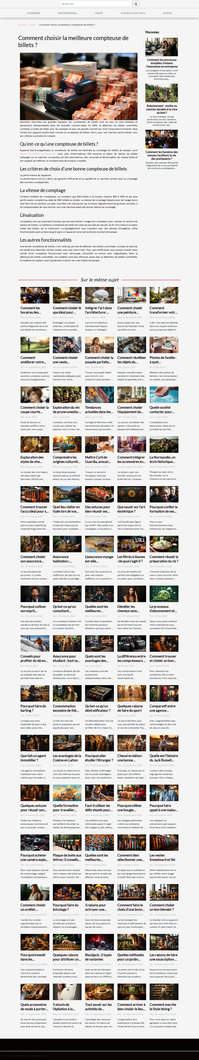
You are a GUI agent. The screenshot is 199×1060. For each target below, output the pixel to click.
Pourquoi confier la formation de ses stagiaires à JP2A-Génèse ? (164, 513)
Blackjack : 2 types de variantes (98, 957)
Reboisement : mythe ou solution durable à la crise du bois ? (161, 109)
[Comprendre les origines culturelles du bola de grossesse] (67, 444)
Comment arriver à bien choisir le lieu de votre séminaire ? (131, 1011)
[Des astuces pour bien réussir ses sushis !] (99, 494)
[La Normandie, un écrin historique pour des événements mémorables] (164, 444)
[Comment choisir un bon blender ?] (164, 892)
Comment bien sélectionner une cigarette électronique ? (129, 861)
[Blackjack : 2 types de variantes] (99, 941)
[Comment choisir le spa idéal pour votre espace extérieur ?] (67, 294)
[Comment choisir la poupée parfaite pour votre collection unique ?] (99, 344)
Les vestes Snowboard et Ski (162, 857)
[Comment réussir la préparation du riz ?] (164, 543)
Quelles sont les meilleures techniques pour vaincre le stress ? (98, 613)
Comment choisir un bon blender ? (162, 907)
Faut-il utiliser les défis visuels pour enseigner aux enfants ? (97, 812)
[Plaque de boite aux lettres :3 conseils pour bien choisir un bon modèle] (67, 842)
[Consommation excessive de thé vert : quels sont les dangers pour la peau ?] (67, 693)
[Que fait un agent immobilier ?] (35, 742)
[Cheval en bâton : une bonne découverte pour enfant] (131, 742)
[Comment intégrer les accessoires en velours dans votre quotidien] (131, 444)
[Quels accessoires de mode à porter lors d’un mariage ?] (35, 991)
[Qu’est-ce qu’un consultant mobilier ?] (67, 593)
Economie (33, 13)
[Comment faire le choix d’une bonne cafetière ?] (131, 892)
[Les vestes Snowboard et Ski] (164, 842)
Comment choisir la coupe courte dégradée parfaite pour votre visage (35, 414)
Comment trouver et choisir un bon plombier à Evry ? (163, 660)
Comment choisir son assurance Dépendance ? (33, 561)
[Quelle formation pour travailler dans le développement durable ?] (67, 792)
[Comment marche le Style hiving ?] (164, 991)
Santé (99, 13)
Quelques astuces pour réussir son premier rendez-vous (33, 812)
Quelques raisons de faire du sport (130, 708)
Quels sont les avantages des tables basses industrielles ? (95, 662)
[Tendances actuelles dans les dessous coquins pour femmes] (99, 394)
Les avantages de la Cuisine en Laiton (67, 758)
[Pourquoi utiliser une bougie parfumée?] (131, 792)
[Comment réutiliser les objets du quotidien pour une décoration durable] (131, 344)
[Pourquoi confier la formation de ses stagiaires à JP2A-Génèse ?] (164, 494)
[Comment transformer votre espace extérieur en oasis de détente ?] (164, 294)
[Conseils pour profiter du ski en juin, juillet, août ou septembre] (35, 643)
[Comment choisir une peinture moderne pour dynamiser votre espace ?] (131, 294)
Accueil (22, 24)
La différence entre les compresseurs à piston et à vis (131, 660)
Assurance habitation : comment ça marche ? (62, 563)
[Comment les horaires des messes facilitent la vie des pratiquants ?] (161, 139)
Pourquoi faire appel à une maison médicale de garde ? (164, 809)
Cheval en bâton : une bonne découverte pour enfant (130, 762)
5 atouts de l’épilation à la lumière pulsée (63, 1008)
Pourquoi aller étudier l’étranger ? (99, 758)
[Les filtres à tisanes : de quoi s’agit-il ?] (131, 543)
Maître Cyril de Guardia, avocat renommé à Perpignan (96, 463)
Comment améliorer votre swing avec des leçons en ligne (32, 364)
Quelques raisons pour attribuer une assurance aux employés (66, 961)
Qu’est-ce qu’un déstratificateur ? (97, 708)
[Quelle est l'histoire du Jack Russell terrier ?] (164, 742)
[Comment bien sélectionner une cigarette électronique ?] (131, 842)
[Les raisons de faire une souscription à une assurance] (164, 941)
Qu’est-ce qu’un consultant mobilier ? (64, 610)
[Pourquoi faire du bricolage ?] (67, 892)
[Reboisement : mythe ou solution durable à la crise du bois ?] (161, 93)
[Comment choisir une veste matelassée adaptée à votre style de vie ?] (67, 344)
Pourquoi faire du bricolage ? (66, 907)
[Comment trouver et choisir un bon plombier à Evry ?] (164, 643)
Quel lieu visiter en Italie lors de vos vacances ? (66, 511)
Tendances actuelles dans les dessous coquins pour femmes (98, 414)
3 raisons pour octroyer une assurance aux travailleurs (95, 911)
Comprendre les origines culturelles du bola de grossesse (67, 463)
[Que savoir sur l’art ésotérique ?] (131, 494)
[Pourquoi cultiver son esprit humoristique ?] (35, 593)
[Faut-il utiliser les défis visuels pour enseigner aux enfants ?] (99, 792)
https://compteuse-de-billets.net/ (38, 153)
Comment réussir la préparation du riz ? (164, 559)
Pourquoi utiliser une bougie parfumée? (129, 809)
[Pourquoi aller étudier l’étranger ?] (99, 742)
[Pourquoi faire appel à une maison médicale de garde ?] (164, 792)
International (67, 13)
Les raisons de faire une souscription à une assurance (164, 959)
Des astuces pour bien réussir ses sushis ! (97, 511)
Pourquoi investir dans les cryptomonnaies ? (34, 959)
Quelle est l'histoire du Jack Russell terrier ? (164, 760)
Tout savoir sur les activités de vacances (98, 1008)
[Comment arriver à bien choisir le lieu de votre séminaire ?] (131, 991)
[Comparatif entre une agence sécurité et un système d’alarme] (164, 693)
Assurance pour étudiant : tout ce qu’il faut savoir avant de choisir (65, 662)
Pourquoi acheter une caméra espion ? (34, 859)
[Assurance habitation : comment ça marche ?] (67, 543)
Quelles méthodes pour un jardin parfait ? (130, 959)
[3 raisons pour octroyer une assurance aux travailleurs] (99, 892)
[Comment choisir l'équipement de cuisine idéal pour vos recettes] (131, 394)
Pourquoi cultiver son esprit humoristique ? (33, 610)
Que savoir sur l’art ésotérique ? (131, 509)
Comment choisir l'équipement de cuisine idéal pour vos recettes (130, 414)
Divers (167, 13)
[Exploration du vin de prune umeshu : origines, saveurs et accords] (67, 394)
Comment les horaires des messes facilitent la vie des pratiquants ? (162, 155)
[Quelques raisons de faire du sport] (131, 693)
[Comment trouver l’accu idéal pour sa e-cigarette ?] (35, 494)
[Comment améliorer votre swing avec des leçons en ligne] (35, 344)
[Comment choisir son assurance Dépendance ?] (35, 543)
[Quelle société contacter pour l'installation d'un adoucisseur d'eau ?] (164, 394)
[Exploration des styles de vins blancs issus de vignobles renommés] (35, 444)
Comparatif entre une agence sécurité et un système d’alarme (163, 712)
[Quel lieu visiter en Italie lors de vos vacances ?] (67, 494)
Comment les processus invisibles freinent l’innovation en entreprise (162, 63)
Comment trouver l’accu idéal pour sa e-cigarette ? (34, 511)
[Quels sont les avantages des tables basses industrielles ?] (99, 643)
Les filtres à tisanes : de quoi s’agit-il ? (131, 559)
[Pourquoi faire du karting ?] (35, 693)
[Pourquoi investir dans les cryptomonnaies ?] (35, 941)
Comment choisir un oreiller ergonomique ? (33, 909)
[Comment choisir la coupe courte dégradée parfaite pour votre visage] (35, 394)
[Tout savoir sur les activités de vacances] (99, 991)
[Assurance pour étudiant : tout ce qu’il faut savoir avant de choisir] (67, 643)
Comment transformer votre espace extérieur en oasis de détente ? (164, 314)
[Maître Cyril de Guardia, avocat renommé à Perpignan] (99, 444)
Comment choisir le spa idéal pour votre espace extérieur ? (67, 314)
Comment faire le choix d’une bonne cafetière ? (130, 909)
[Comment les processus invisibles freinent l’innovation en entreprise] (161, 47)
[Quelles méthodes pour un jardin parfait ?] (131, 941)
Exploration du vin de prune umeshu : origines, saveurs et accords (67, 414)
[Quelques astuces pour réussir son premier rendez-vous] (35, 792)
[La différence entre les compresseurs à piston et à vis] (131, 643)
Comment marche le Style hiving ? (163, 1006)
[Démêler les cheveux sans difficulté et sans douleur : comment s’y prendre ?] (131, 593)
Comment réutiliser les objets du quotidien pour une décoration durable (131, 364)
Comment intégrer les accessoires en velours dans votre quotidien (131, 463)
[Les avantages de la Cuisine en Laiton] (67, 742)
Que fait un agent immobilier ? (33, 758)
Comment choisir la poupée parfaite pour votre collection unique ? (99, 364)
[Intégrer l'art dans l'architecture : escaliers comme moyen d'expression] (99, 294)
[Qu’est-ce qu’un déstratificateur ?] (99, 693)
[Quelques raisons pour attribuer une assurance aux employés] (67, 941)
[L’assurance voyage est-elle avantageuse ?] (99, 543)
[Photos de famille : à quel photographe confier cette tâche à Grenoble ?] (164, 344)
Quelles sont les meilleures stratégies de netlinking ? (96, 861)
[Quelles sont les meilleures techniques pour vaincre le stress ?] (99, 593)
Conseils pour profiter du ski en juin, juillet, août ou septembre (34, 662)
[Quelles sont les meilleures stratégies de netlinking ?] (99, 842)
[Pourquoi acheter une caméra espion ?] (35, 842)
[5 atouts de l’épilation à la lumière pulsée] (67, 991)
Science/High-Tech (133, 13)
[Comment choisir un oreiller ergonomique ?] (35, 892)
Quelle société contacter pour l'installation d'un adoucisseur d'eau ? (164, 414)
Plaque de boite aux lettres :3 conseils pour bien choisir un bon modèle (67, 861)
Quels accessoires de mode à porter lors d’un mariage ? (34, 1008)
